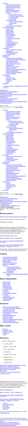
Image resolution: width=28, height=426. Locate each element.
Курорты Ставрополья (12, 42)
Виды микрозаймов (8, 27)
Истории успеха (10, 77)
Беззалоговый (10, 28)
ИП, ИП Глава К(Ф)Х (12, 62)
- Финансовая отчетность (13, 267)
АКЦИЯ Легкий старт (12, 52)
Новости (8, 76)
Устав (10, 24)
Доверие (5, 290)
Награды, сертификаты (12, 11)
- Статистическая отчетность (13, 268)
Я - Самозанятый (10, 35)
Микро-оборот (10, 31)
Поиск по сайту (4, 105)
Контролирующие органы (13, 10)
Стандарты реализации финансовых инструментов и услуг (16, 60)
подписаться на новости (6, 411)
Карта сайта (12, 216)
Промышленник (10, 34)
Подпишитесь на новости (7, 249)
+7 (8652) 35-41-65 (8, 86)
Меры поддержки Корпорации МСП (16, 69)
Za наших (8, 40)
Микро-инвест (10, 33)
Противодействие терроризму (14, 25)
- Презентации (10, 271)
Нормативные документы (13, 6)
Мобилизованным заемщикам (14, 72)
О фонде (5, 3)
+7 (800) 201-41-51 (15, 205)
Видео (8, 82)
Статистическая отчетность (16, 16)
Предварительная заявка (12, 66)
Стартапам (6, 48)
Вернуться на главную (21, 216)
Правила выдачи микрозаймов (14, 58)
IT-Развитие (9, 37)
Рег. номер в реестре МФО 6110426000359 (11, 241)
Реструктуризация (11, 73)
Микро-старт (9, 30)
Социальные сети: (5, 373)
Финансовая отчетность (15, 14)
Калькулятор (9, 47)
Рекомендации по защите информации (10, 368)
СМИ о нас (9, 80)
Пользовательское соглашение (8, 369)
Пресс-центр (6, 75)
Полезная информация (12, 70)
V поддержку (9, 41)
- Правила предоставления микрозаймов (17, 274)
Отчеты (8, 13)
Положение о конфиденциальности (9, 366)
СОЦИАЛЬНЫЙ (10, 44)
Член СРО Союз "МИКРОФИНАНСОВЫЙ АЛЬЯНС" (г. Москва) (11, 245)
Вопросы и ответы (11, 68)
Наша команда (10, 9)
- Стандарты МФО (11, 269)
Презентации (12, 18)
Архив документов (11, 20)
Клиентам (5, 56)
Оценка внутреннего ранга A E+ (8, 235)
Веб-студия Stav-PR (15, 372)
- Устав (8, 275)
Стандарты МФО (14, 17)
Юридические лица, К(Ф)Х (13, 63)
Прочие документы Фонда (13, 7)
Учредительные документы (13, 4)
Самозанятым (9, 65)
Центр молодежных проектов (14, 49)
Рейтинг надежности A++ (7, 389)
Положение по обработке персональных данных (13, 365)
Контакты (5, 83)
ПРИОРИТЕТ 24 (10, 45)
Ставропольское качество (13, 38)
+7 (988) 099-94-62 (18, 86)
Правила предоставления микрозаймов (16, 22)
